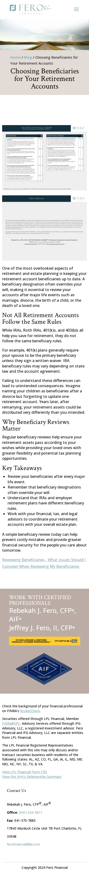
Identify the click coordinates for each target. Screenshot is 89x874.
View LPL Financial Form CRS (24, 772)
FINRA (7, 723)
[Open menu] (76, 9)
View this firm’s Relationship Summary (31, 776)
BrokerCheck (30, 711)
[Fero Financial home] (30, 9)
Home (15, 57)
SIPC (16, 723)
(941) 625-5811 (30, 812)
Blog (28, 57)
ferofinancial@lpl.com (23, 844)
